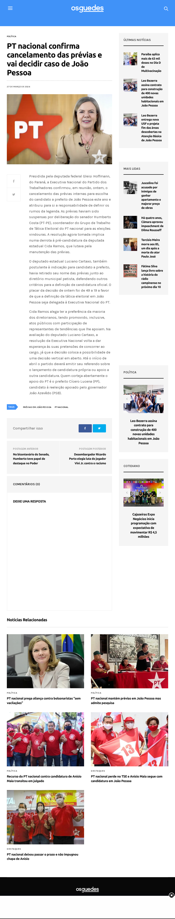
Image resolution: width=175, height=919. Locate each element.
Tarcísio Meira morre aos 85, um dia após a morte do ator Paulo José (150, 248)
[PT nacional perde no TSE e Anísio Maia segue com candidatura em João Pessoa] (129, 739)
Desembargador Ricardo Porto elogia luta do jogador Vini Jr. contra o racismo (87, 459)
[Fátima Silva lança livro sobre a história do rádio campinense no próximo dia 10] (130, 270)
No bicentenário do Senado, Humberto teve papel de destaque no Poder (31, 459)
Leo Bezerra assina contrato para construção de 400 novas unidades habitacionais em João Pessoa (152, 93)
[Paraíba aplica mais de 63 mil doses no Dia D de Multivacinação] (130, 58)
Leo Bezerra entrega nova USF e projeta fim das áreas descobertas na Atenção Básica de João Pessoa (151, 128)
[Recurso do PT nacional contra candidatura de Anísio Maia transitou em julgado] (45, 739)
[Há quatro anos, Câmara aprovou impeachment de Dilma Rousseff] (130, 222)
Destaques (98, 771)
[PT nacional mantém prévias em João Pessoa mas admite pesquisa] (129, 661)
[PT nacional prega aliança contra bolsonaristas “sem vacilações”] (45, 661)
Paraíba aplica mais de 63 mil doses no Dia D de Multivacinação (151, 63)
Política (11, 36)
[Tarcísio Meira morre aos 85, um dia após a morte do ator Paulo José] (130, 244)
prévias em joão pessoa (37, 407)
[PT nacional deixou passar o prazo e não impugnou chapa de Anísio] (45, 817)
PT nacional (61, 407)
